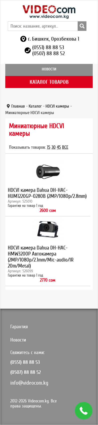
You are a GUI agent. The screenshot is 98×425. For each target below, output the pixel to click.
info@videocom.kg (29, 383)
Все (65, 147)
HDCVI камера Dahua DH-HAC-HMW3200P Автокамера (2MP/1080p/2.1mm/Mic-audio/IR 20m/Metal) (41, 257)
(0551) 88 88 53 (48, 47)
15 (48, 147)
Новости (49, 69)
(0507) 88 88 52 (48, 53)
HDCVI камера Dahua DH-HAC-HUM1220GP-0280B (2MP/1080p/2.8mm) (47, 193)
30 (54, 147)
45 (59, 147)
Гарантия (19, 326)
